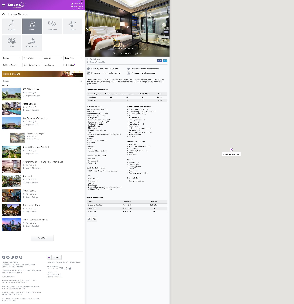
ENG (81, 2)
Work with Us (78, 6)
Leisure (73, 30)
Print (94, 219)
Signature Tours (31, 46)
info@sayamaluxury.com (55, 276)
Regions (11, 30)
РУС (79, 2)
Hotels (32, 30)
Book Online (78, 4)
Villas (12, 46)
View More (42, 238)
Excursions (52, 30)
